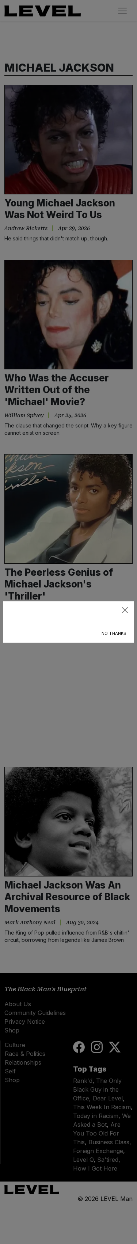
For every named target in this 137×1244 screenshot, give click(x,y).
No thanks (114, 633)
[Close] (125, 610)
